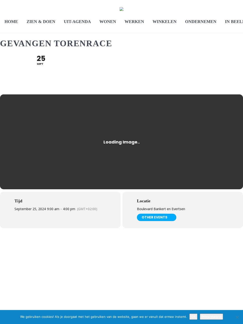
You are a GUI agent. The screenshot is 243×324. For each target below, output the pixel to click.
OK (193, 317)
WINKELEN (165, 21)
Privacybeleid (211, 317)
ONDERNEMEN (200, 21)
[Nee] (237, 317)
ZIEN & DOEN (41, 21)
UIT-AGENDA (77, 21)
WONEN (107, 21)
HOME (11, 21)
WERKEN (134, 21)
